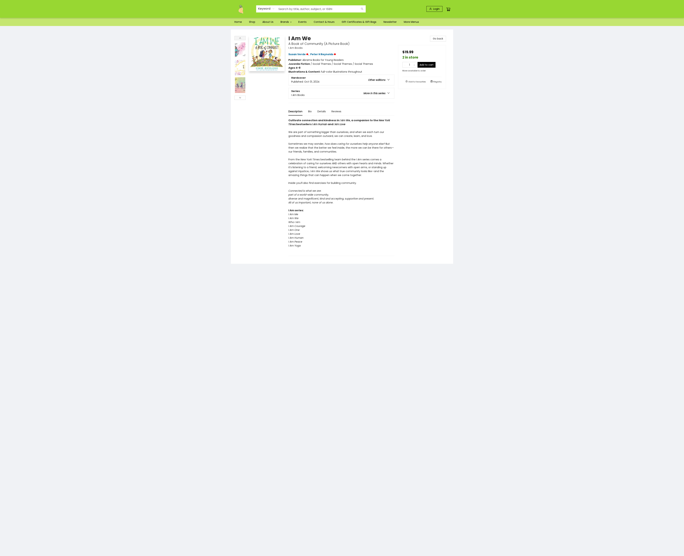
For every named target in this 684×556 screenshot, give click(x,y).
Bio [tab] (310, 111)
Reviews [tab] (336, 111)
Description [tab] (295, 111)
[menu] (342, 22)
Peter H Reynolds (321, 54)
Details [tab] (321, 111)
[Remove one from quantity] (405, 65)
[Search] (362, 8)
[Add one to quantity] (414, 65)
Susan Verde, (299, 54)
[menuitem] (238, 22)
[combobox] (266, 8)
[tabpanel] (341, 187)
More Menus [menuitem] (411, 22)
